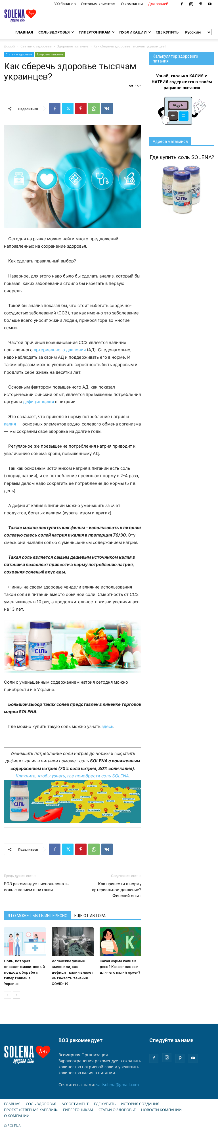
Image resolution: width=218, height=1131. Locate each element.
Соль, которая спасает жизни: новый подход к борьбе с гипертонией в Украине (24, 972)
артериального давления (60, 349)
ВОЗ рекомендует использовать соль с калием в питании (36, 886)
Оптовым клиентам (98, 3)
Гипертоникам (94, 32)
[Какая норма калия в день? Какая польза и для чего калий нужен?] (120, 941)
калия (10, 424)
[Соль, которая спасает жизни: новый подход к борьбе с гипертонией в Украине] (25, 941)
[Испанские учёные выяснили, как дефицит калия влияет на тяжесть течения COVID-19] (72, 941)
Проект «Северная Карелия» (31, 1109)
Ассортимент (75, 1103)
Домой (9, 46)
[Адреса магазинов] (72, 801)
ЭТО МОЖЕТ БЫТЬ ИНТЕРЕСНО (37, 915)
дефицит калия (38, 401)
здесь (107, 726)
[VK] (107, 108)
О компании (132, 3)
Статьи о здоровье (36, 46)
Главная (24, 32)
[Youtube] (210, 4)
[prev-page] (7, 995)
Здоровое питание (72, 46)
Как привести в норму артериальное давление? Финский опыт (116, 889)
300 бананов (65, 3)
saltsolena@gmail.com (117, 1084)
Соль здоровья (54, 32)
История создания (140, 1103)
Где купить (167, 32)
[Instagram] (191, 4)
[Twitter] (68, 108)
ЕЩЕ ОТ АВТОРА (90, 915)
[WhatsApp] (94, 108)
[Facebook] (181, 4)
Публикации (133, 32)
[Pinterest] (200, 4)
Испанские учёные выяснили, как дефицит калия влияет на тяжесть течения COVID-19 (72, 972)
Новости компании (161, 1109)
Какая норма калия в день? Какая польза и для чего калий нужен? (120, 967)
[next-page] (16, 995)
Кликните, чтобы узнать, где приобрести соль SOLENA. (73, 776)
